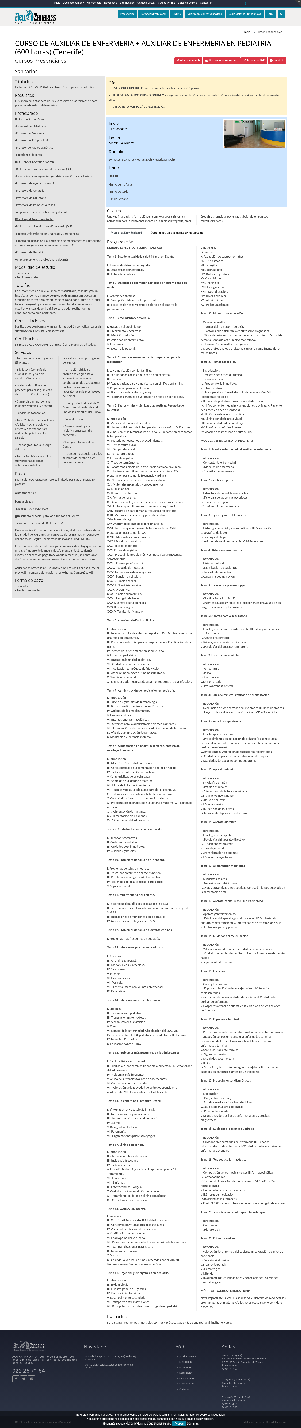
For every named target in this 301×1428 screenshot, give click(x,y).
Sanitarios (26, 71)
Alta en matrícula (190, 60)
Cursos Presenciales (40, 60)
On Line (177, 14)
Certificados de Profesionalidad (204, 14)
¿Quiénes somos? (73, 2)
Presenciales (127, 14)
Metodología (94, 2)
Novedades (110, 2)
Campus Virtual (146, 2)
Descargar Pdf (256, 60)
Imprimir (279, 60)
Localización (127, 2)
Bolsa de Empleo (187, 2)
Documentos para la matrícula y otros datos (177, 232)
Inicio (57, 2)
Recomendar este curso (223, 60)
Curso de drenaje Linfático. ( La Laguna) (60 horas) (110, 1356)
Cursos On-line (186, 1383)
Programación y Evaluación (127, 232)
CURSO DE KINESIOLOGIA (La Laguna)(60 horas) (109, 1364)
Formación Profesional (153, 14)
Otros (271, 14)
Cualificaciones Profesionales (245, 14)
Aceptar (179, 1423)
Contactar (206, 2)
